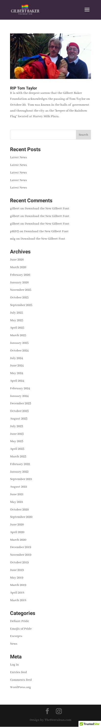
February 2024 (20, 388)
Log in (14, 665)
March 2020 (18, 540)
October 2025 (19, 297)
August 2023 (18, 419)
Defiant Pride (19, 621)
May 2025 (16, 320)
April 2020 (17, 532)
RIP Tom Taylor (23, 88)
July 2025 (16, 313)
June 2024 (17, 366)
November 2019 (20, 555)
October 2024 (19, 351)
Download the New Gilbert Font (47, 208)
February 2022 (20, 464)
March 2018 (18, 600)
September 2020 (21, 517)
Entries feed (18, 672)
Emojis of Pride (21, 629)
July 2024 (16, 358)
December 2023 (20, 403)
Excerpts (16, 636)
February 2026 (20, 275)
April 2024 (17, 381)
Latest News (18, 157)
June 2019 (17, 570)
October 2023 (19, 411)
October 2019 (19, 562)
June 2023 (17, 434)
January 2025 (19, 343)
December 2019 (20, 547)
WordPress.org (20, 687)
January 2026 (19, 282)
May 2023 (16, 441)
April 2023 (17, 449)
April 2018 (17, 593)
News (13, 644)
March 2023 (18, 456)
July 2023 (16, 426)
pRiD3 (14, 231)
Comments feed (21, 680)
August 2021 (18, 487)
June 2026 (17, 260)
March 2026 (18, 267)
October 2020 (19, 510)
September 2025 (21, 305)
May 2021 (16, 502)
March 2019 (18, 585)
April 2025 (17, 328)
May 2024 (16, 373)
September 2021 (21, 479)
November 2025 (20, 290)
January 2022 (19, 472)
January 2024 (19, 396)
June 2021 (17, 494)
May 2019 (16, 578)
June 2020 (17, 525)
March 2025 (18, 335)
